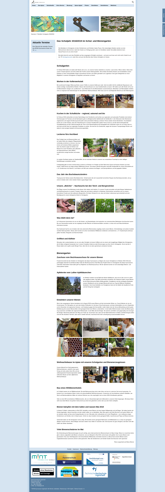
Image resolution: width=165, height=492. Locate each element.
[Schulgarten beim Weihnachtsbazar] (95, 374)
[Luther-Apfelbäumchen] (69, 286)
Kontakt (69, 449)
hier (35, 50)
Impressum (76, 449)
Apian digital (78, 5)
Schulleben (94, 5)
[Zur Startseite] (37, 2)
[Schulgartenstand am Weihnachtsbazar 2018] (121, 374)
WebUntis (113, 5)
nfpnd (40, 485)
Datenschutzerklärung (86, 449)
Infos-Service (60, 5)
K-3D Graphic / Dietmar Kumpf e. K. (76, 488)
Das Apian (41, 5)
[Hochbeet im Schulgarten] (95, 147)
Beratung (69, 5)
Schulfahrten (104, 5)
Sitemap (95, 449)
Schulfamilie (50, 5)
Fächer (87, 5)
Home (34, 5)
